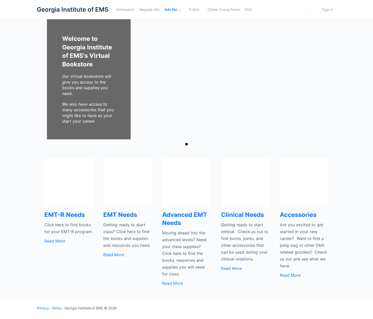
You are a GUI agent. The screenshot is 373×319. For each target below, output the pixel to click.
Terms (57, 308)
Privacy (43, 308)
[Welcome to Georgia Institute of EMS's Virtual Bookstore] (186, 79)
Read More (54, 240)
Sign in (327, 9)
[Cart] (313, 9)
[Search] (299, 10)
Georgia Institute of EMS (73, 9)
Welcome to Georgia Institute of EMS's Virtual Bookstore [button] (186, 144)
